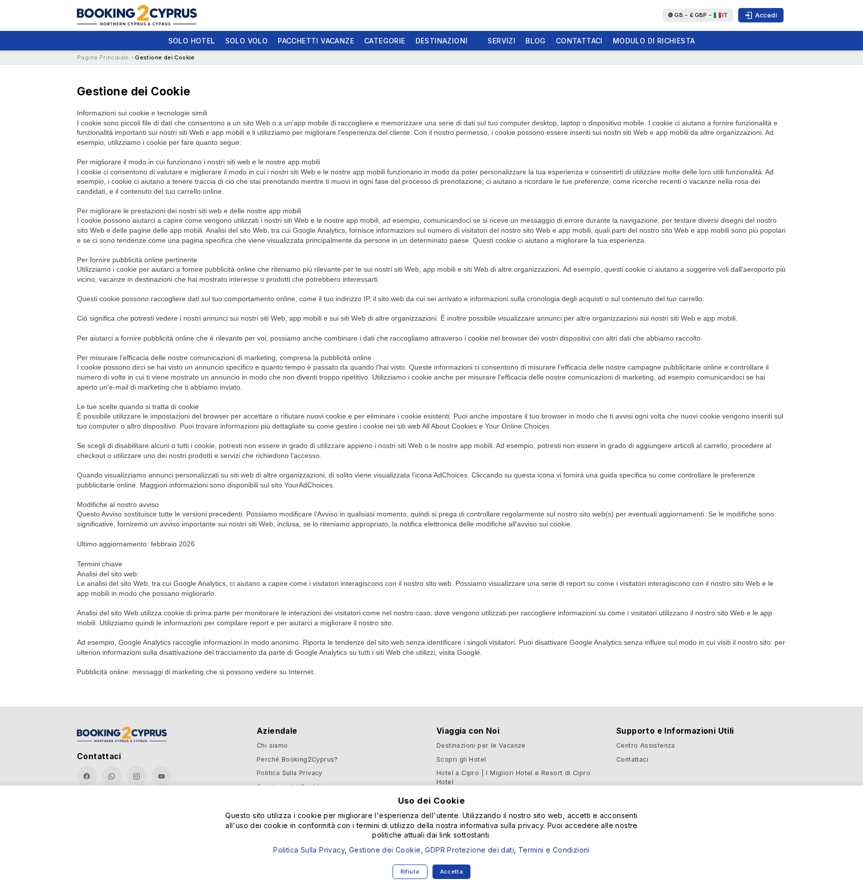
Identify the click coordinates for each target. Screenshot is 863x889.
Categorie (385, 40)
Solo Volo (246, 40)
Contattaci (579, 40)
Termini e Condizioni (554, 850)
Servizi (501, 40)
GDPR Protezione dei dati (469, 850)
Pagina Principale (103, 57)
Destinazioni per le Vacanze (481, 745)
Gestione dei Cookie (165, 57)
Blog (535, 40)
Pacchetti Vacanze (316, 40)
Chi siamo (272, 745)
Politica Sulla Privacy (290, 773)
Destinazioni (442, 40)
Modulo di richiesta (654, 40)
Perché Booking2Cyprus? (297, 759)
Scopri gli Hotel (461, 759)
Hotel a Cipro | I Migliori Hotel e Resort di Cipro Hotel (513, 777)
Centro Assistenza (645, 745)
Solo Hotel (191, 40)
